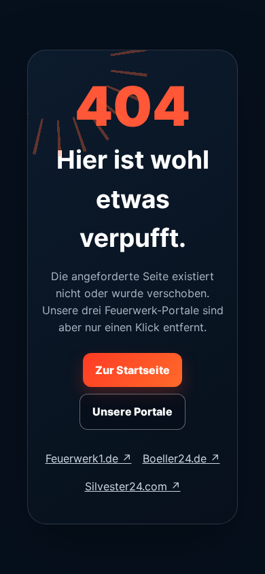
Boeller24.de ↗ (181, 458)
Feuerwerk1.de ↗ (89, 458)
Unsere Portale (132, 411)
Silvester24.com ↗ (133, 486)
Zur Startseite (132, 370)
